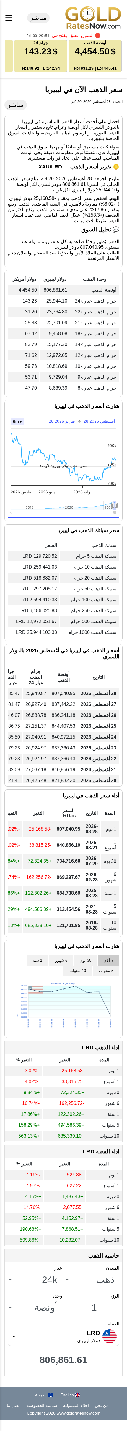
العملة (113, 1323)
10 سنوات (77, 971)
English (67, 1394)
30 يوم (85, 960)
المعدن (112, 1267)
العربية (41, 1394)
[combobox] (63, 1336)
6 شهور (61, 960)
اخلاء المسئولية (76, 1405)
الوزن (113, 1295)
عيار (58, 1267)
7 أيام (108, 960)
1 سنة (37, 960)
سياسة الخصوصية (42, 1405)
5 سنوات (106, 971)
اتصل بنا (14, 1405)
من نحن (102, 1405)
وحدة (57, 1295)
